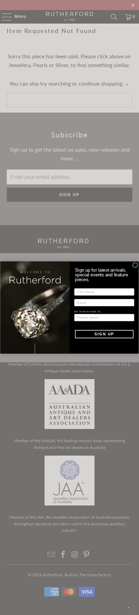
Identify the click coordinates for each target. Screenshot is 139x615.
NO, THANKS (104, 343)
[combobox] (103, 317)
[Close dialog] (135, 265)
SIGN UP (104, 334)
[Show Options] (131, 317)
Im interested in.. (88, 311)
